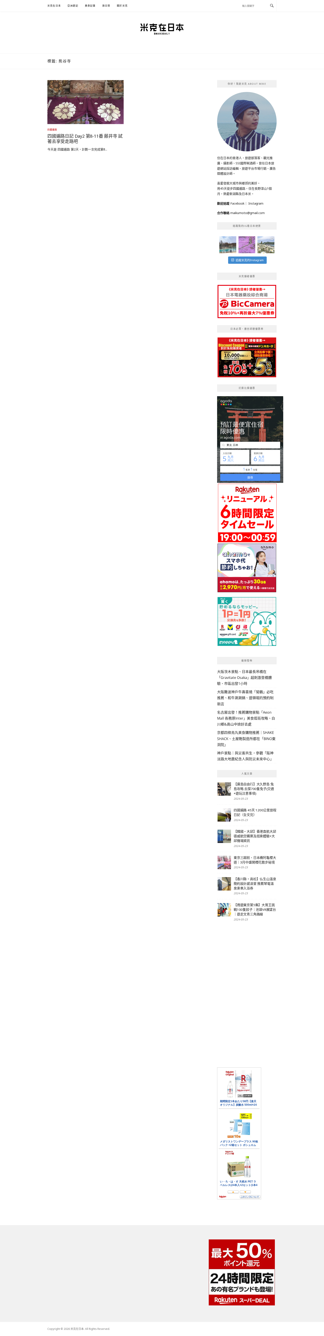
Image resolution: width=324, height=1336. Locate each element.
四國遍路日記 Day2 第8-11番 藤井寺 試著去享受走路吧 (85, 138)
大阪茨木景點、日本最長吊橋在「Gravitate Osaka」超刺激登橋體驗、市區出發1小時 (244, 677)
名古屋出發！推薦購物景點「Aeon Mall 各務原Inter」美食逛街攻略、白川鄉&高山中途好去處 (246, 718)
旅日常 (106, 5)
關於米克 (122, 5)
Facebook (237, 203)
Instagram (255, 203)
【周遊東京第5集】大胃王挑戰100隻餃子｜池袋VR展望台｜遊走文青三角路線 (255, 909)
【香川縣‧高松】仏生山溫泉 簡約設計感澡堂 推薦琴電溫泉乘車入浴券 (255, 883)
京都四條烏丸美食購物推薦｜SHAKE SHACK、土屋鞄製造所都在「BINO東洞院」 (246, 738)
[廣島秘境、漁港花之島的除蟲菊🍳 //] (265, 244)
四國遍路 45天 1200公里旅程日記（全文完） (255, 812)
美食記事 (90, 5)
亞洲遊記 (72, 5)
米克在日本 (54, 5)
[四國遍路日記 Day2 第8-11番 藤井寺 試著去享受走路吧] (85, 102)
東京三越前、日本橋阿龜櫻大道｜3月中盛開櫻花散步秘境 (255, 859)
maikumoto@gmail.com (247, 213)
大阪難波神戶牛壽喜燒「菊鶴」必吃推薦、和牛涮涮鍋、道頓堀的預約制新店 (245, 697)
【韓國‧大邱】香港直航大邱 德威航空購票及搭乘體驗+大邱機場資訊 (255, 836)
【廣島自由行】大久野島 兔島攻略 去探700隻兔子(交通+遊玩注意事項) (254, 788)
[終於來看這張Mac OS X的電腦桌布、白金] (227, 244)
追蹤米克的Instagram (250, 260)
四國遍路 (52, 129)
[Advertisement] (247, 995)
